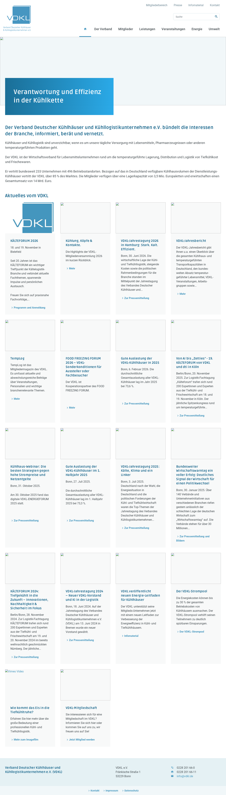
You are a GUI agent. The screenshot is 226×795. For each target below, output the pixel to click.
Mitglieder (125, 29)
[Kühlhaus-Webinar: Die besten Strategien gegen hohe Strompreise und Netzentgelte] (30, 443)
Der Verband (103, 29)
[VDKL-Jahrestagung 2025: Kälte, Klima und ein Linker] (141, 443)
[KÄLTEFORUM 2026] (30, 218)
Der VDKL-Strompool (192, 631)
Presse (178, 5)
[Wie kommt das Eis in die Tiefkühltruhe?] (30, 684)
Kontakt (215, 5)
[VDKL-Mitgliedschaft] (85, 684)
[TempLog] (30, 335)
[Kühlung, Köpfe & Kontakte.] (85, 218)
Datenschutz (131, 790)
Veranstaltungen (173, 29)
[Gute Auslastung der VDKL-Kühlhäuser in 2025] (141, 335)
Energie (197, 29)
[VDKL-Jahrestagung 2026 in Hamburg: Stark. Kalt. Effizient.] (141, 218)
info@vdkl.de (185, 776)
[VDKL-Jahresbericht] (196, 218)
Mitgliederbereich (156, 5)
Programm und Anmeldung (29, 307)
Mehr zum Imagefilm (26, 739)
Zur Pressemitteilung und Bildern (192, 538)
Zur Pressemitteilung (136, 298)
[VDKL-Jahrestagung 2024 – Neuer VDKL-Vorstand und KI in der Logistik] (85, 568)
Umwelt (214, 29)
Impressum (112, 790)
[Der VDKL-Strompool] (196, 568)
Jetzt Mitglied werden (82, 739)
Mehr (72, 268)
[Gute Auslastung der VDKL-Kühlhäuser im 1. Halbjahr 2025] (85, 443)
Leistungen (147, 29)
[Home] (17, 18)
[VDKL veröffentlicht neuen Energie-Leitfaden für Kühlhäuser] (141, 568)
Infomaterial (196, 5)
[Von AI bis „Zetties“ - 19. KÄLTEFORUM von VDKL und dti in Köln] (196, 335)
